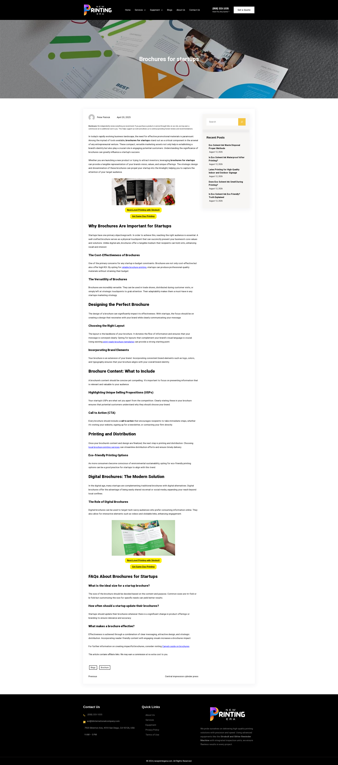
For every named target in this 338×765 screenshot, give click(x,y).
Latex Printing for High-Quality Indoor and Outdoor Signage (224, 171)
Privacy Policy (152, 729)
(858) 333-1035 (220, 8)
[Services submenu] (145, 10)
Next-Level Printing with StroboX (143, 210)
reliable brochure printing (134, 267)
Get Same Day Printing (143, 216)
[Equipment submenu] (162, 10)
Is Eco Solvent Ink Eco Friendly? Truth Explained (224, 196)
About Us (150, 715)
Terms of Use (152, 734)
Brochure (105, 667)
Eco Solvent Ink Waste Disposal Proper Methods (224, 147)
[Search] (242, 122)
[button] (143, 209)
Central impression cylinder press (181, 676)
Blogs (93, 667)
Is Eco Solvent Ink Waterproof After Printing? (227, 159)
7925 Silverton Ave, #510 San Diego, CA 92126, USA (109, 728)
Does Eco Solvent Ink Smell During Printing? (226, 183)
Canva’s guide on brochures (175, 646)
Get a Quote (244, 10)
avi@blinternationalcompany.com (103, 721)
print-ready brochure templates (118, 341)
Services (149, 720)
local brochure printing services (104, 447)
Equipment (150, 725)
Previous (92, 676)
